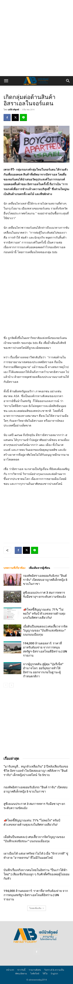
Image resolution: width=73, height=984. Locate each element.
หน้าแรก (10, 969)
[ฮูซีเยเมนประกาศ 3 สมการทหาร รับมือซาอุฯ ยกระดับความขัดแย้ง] (12, 597)
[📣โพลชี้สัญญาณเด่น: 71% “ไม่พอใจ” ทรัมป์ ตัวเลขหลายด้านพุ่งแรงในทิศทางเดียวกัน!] (12, 614)
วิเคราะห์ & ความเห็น (54, 969)
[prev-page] (6, 685)
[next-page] (11, 685)
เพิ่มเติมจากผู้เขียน (39, 568)
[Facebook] (7, 117)
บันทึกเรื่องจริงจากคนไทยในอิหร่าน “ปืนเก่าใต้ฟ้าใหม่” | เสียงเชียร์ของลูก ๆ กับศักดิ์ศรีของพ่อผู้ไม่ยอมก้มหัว (36, 874)
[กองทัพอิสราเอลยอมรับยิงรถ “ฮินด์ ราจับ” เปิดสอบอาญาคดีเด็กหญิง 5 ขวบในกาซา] (12, 580)
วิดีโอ (45, 973)
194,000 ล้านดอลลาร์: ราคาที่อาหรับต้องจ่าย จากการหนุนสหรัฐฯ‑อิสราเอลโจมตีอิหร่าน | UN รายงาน (36, 895)
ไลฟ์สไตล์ (34, 973)
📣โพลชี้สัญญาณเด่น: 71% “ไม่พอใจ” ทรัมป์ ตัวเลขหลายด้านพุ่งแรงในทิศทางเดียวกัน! (44, 613)
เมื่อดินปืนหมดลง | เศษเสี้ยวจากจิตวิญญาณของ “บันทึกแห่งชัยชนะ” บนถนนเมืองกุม (45, 630)
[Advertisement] (36, 38)
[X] (15, 117)
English (54, 973)
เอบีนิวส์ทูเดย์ (13, 109)
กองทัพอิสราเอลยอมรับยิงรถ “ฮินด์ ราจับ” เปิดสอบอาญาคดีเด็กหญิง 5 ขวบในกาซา (45, 580)
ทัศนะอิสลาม (21, 973)
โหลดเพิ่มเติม (35, 908)
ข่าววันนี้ (21, 969)
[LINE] (23, 117)
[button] (6, 81)
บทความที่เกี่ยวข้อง (14, 568)
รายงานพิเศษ (35, 969)
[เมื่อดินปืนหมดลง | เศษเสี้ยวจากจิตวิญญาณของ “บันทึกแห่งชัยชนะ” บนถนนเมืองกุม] (12, 630)
